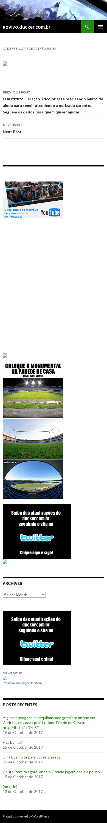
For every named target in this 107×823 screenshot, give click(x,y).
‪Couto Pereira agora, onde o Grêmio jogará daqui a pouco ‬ (52, 771)
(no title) (10, 786)
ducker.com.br (12, 673)
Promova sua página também (22, 683)
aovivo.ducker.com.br (26, 27)
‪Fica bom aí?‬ (13, 742)
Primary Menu (100, 26)
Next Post (12, 128)
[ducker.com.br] (5, 677)
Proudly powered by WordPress (26, 816)
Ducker (49, 48)
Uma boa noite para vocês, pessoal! (33, 757)
